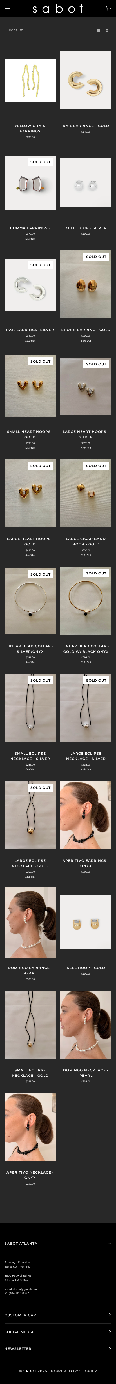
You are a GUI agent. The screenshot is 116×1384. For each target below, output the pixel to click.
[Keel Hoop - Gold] (85, 922)
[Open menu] (13, 8)
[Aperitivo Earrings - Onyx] (85, 815)
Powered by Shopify (74, 1371)
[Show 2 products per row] (107, 30)
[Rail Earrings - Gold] (85, 80)
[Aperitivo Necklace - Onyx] (30, 1127)
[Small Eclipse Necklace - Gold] (30, 1025)
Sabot (30, 1371)
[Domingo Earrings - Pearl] (30, 922)
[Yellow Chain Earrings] (30, 80)
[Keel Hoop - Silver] (85, 182)
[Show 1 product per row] (98, 30)
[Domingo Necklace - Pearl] (85, 1024)
